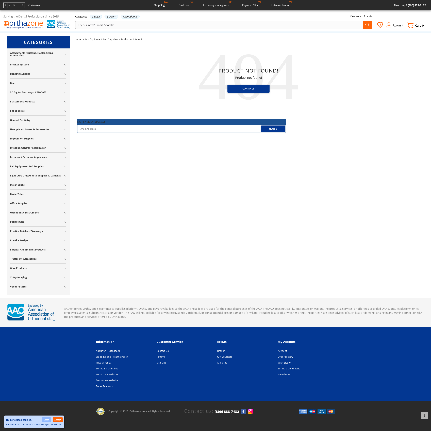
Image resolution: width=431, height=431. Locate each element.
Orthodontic (130, 16)
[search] (367, 25)
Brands (368, 16)
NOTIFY (273, 128)
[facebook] (243, 411)
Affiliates (222, 362)
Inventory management (217, 4)
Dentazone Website (107, 380)
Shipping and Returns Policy (112, 356)
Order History (285, 356)
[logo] (23, 25)
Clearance (355, 16)
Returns (161, 356)
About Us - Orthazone (108, 350)
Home (78, 39)
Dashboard (186, 4)
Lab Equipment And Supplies (101, 39)
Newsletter (284, 374)
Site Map (162, 362)
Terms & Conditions (107, 368)
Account (282, 350)
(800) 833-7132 (227, 411)
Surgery (111, 16)
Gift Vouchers (224, 356)
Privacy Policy (103, 362)
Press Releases (104, 386)
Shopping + (161, 4)
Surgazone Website (107, 374)
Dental (96, 16)
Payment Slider (251, 4)
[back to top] (424, 415)
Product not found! (131, 39)
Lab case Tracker (281, 4)
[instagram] (250, 411)
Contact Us (163, 350)
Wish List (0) (284, 362)
